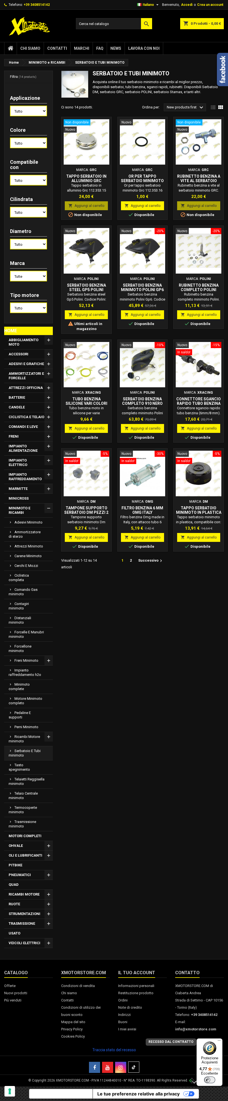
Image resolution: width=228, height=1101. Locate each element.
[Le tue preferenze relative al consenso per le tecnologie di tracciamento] (9, 1091)
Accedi (186, 5)
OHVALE (16, 846)
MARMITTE (18, 489)
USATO (14, 933)
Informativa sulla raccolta (61, 1094)
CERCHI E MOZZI (26, 566)
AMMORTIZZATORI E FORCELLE (26, 375)
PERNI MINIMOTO (26, 727)
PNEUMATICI (20, 875)
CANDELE (17, 407)
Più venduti (12, 1000)
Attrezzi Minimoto (28, 546)
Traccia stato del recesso (114, 1050)
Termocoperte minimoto (23, 809)
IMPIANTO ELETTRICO (18, 462)
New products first (186, 107)
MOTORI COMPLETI (25, 836)
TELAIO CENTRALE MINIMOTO (23, 795)
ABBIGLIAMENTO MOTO (23, 342)
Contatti (57, 48)
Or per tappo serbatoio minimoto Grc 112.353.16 (142, 180)
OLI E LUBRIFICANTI (25, 855)
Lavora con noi (144, 48)
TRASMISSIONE (22, 923)
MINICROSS (19, 498)
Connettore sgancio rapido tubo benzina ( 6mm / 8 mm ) (198, 403)
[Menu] (219, 1041)
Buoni (122, 1022)
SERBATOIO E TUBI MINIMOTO (25, 753)
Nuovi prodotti (15, 993)
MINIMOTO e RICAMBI (19, 510)
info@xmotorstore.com (195, 1029)
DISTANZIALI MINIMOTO (20, 620)
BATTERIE (17, 397)
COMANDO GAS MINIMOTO (23, 591)
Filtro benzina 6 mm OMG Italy (142, 510)
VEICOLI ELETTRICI (24, 943)
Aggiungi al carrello (86, 206)
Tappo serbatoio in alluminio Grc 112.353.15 (86, 180)
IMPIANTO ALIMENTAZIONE (23, 448)
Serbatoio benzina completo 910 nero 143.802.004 (142, 403)
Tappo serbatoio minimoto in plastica (198, 510)
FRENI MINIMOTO (26, 660)
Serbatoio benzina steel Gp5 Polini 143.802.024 (86, 289)
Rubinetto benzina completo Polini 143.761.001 (199, 289)
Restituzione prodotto (135, 993)
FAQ (99, 48)
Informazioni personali (136, 986)
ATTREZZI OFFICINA (26, 388)
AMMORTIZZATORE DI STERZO (25, 534)
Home (10, 330)
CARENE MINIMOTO (28, 556)
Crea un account (210, 5)
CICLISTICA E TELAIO (26, 417)
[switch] (209, 1080)
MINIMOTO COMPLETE (19, 686)
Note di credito (130, 1007)
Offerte (10, 986)
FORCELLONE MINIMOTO (20, 648)
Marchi (81, 48)
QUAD (14, 884)
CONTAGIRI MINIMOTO (19, 606)
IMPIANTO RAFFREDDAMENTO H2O (25, 672)
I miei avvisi (127, 1029)
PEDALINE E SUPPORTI (20, 715)
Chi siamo (30, 48)
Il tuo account (136, 972)
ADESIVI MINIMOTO (28, 522)
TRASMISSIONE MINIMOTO (22, 824)
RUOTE (14, 904)
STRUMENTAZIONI (24, 914)
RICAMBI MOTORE (24, 894)
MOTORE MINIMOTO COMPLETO (25, 700)
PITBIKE (15, 865)
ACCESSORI (18, 354)
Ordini (123, 1000)
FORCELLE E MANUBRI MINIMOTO (26, 634)
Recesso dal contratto (171, 1042)
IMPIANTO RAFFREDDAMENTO (25, 476)
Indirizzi (124, 1015)
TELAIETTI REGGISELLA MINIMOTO (26, 781)
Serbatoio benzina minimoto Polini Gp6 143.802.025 (142, 289)
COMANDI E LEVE (23, 427)
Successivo (150, 560)
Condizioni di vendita (78, 986)
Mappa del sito (73, 1022)
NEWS (115, 48)
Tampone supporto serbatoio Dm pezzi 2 (86, 510)
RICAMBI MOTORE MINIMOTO (24, 739)
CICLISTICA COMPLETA (19, 577)
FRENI (14, 436)
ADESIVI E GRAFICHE (26, 364)
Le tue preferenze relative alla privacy (138, 1094)
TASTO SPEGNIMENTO (19, 767)
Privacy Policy (72, 1029)
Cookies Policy (73, 1036)
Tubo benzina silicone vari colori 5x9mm (86, 403)
